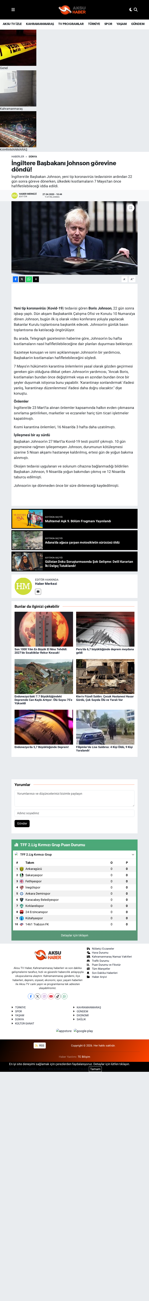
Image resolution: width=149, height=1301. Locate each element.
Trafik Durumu (100, 960)
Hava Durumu (100, 952)
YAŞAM (121, 24)
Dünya (33, 156)
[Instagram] (44, 996)
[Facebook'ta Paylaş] (15, 279)
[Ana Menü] (13, 9)
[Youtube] (51, 996)
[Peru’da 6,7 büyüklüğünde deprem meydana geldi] (105, 629)
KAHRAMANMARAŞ (40, 24)
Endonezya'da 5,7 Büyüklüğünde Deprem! (42, 747)
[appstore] (64, 1031)
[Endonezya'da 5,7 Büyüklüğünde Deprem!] (44, 727)
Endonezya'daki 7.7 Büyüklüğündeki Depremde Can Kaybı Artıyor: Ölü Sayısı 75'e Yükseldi (43, 700)
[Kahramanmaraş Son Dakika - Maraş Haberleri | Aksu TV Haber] (72, 10)
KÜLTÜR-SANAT (24, 1023)
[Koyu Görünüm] (130, 9)
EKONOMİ (83, 1015)
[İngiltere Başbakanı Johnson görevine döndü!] (74, 238)
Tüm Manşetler (101, 968)
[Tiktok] (58, 996)
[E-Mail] (38, 592)
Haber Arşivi (99, 977)
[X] (38, 996)
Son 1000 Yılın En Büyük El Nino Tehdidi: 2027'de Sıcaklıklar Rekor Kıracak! (41, 651)
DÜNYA (19, 1019)
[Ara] (136, 9)
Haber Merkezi (46, 584)
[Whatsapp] (64, 996)
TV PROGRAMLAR (71, 24)
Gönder (22, 823)
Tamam (95, 1069)
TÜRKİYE (94, 24)
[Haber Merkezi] (23, 586)
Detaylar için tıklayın (74, 935)
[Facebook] (31, 996)
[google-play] (83, 1031)
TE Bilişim (84, 1056)
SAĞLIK (81, 1019)
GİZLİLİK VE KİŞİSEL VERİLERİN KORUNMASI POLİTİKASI (48, 1069)
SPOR (108, 24)
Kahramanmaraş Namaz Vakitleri (112, 956)
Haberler (17, 156)
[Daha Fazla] (36, 279)
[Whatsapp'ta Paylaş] (29, 279)
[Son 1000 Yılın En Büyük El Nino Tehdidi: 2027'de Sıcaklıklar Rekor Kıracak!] (44, 629)
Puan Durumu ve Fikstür (106, 964)
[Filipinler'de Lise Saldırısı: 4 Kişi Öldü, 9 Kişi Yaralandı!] (105, 727)
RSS (41, 1045)
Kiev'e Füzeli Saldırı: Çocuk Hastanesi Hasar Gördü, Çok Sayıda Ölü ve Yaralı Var (105, 698)
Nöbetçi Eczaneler (103, 948)
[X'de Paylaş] (22, 279)
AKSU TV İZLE (12, 24)
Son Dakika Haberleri (105, 973)
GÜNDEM (137, 24)
